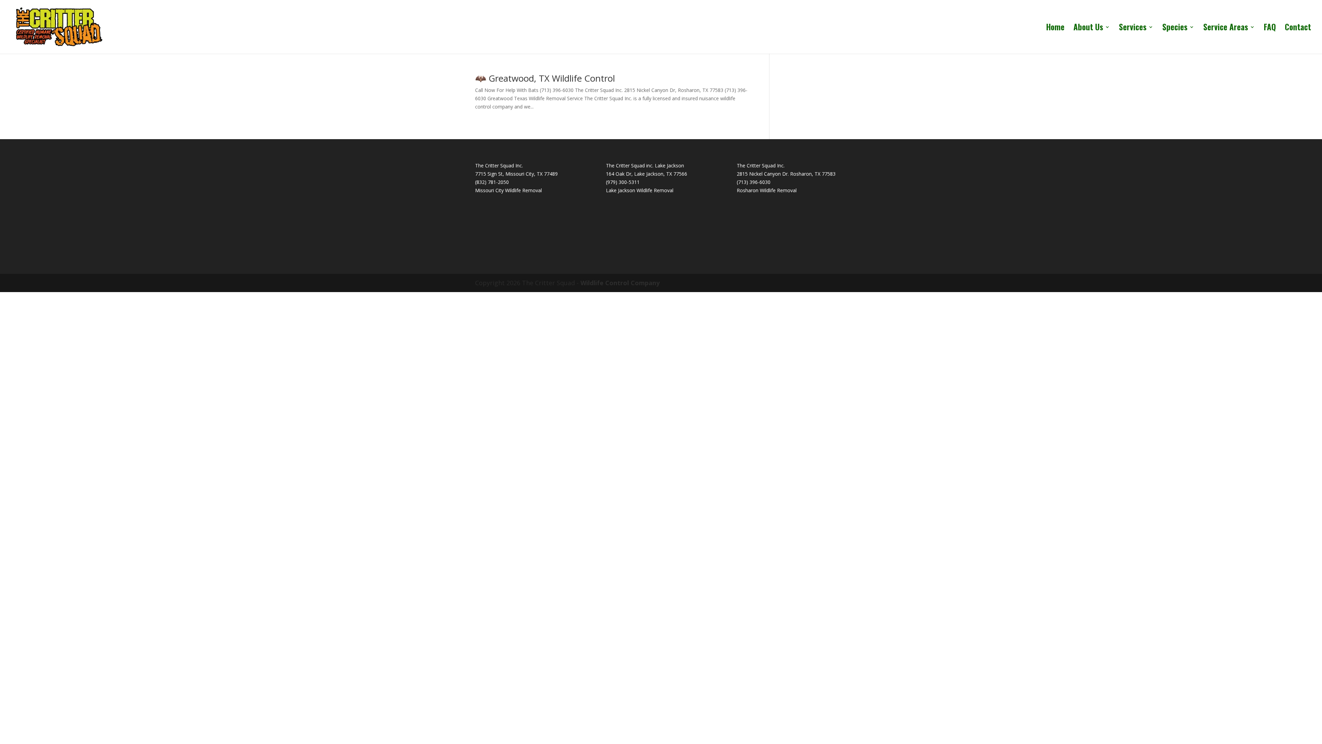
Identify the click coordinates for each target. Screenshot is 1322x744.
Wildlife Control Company (620, 283)
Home (1055, 28)
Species (1174, 28)
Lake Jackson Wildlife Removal (639, 190)
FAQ (1270, 28)
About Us (1088, 28)
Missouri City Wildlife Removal (508, 190)
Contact (1298, 28)
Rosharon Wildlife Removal (767, 190)
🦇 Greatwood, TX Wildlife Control (545, 78)
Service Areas (1225, 28)
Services (1132, 28)
